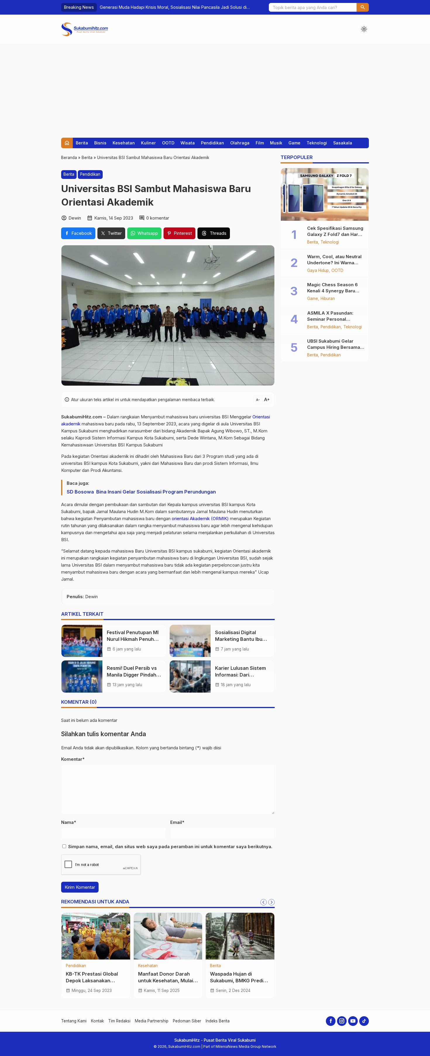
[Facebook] (331, 1021)
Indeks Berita (218, 1021)
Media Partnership (151, 1021)
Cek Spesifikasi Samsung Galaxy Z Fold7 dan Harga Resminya (335, 234)
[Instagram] (342, 1021)
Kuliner (148, 142)
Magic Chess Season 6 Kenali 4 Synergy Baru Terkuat (332, 291)
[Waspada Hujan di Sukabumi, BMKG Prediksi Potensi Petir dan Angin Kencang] (240, 936)
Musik (276, 142)
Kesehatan (124, 142)
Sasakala (342, 142)
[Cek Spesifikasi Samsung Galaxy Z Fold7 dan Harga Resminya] (325, 194)
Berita (82, 142)
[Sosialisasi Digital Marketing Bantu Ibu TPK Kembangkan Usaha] (190, 641)
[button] (363, 7)
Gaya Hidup (318, 271)
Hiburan (328, 299)
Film (260, 142)
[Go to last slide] (263, 902)
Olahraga (240, 142)
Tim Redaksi (119, 1021)
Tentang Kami (74, 1021)
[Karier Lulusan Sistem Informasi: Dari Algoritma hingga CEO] (190, 676)
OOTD (168, 142)
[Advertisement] (215, 88)
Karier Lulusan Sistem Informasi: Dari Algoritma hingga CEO (240, 674)
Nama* (68, 822)
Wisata (187, 142)
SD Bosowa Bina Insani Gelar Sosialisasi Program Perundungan (141, 492)
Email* (177, 822)
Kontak (97, 1021)
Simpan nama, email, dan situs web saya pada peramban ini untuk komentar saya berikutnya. (170, 846)
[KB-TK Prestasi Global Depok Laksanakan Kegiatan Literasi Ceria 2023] (95, 936)
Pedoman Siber (187, 1021)
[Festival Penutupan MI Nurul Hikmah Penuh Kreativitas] (81, 641)
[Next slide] (271, 902)
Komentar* (73, 759)
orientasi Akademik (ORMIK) (200, 518)
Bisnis (100, 142)
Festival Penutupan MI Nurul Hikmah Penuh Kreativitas (133, 639)
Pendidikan (212, 142)
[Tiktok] (364, 1021)
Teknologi (317, 142)
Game (294, 142)
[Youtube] (353, 1021)
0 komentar (157, 218)
